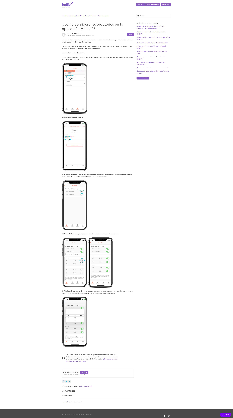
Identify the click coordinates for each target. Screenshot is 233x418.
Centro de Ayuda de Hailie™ (71, 16)
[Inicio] (67, 5)
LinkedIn (69, 381)
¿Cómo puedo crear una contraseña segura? (152, 43)
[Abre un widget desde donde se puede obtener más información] (225, 415)
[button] (82, 372)
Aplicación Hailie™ (89, 16)
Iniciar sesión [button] (166, 4)
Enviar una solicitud (153, 4)
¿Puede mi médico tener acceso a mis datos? (152, 68)
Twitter (66, 381)
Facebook (63, 381)
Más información (143, 78)
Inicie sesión (65, 402)
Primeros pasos (103, 16)
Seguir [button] (131, 34)
